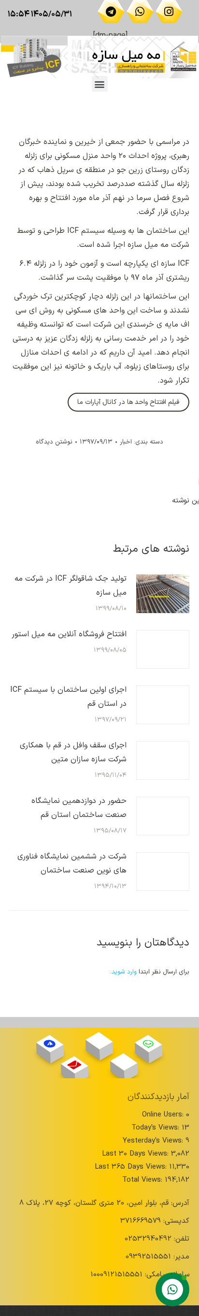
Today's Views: (156, 1127)
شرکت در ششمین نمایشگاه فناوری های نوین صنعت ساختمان (72, 863)
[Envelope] (74, 1064)
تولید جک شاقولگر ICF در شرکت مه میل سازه (70, 586)
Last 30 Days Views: (136, 1153)
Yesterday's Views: (154, 1140)
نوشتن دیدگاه (54, 442)
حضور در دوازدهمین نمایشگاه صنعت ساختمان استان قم (79, 808)
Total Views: (143, 1180)
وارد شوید (124, 972)
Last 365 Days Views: (132, 1167)
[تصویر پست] (162, 593)
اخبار (126, 442)
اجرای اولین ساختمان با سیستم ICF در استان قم (68, 697)
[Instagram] (169, 11)
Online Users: (164, 1114)
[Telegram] (111, 11)
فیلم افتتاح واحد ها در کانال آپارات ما (128, 402)
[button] (100, 84)
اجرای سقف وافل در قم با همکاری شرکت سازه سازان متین (73, 752)
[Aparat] (99, 1040)
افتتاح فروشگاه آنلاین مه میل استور (69, 634)
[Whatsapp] (140, 11)
